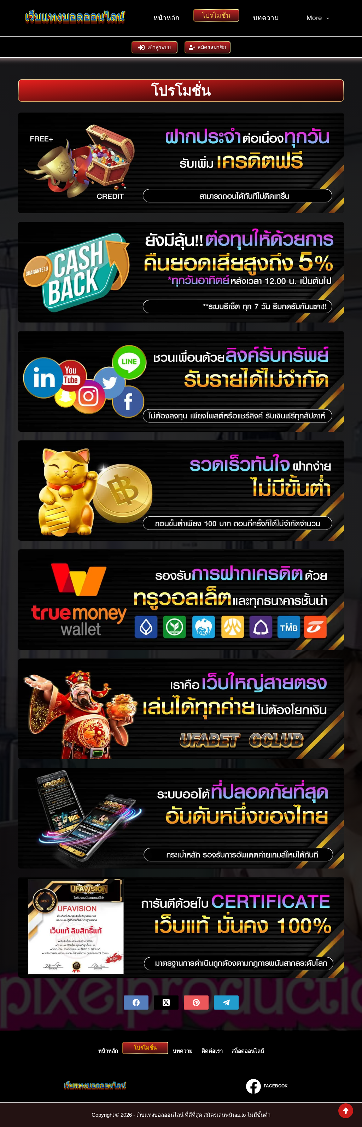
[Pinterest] (196, 1002)
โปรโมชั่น (216, 15)
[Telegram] (226, 1002)
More (314, 18)
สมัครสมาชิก (212, 47)
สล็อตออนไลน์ (248, 1051)
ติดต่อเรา (212, 1051)
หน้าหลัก (166, 18)
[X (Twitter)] (166, 1002)
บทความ (266, 18)
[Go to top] (345, 1110)
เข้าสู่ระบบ (159, 47)
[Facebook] (136, 1002)
